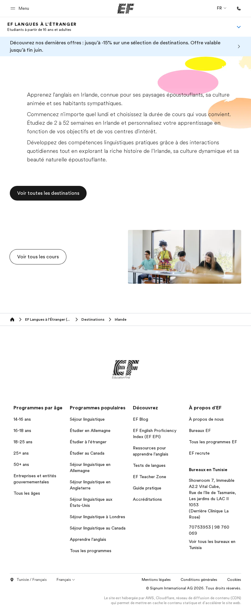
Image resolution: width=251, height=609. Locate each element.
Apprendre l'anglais (88, 539)
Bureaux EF (200, 430)
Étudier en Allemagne (90, 430)
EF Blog (140, 419)
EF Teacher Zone (149, 476)
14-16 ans (22, 419)
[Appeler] (238, 8)
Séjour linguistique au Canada (98, 528)
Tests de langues (149, 465)
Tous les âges (26, 493)
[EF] (125, 8)
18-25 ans (22, 441)
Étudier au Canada (87, 453)
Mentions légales (156, 580)
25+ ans (21, 453)
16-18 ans (22, 430)
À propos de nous (206, 419)
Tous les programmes (90, 550)
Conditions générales (199, 580)
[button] (21, 8)
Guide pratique (147, 487)
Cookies (234, 580)
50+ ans (21, 464)
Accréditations (147, 499)
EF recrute (199, 453)
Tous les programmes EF (213, 441)
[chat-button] (241, 595)
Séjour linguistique (87, 419)
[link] (42, 27)
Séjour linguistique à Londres (97, 516)
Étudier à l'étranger (88, 441)
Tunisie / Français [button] (32, 580)
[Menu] (239, 27)
